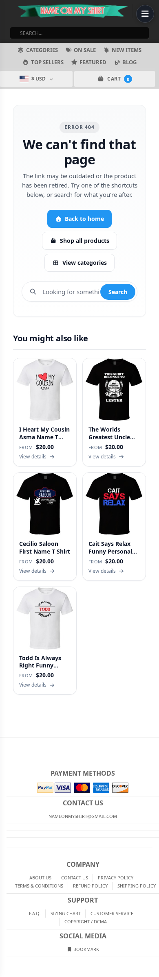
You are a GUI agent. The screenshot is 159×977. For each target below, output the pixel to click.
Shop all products (84, 240)
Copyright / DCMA (85, 921)
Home (5, 743)
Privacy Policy (115, 878)
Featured (93, 62)
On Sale (85, 50)
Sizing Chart (66, 913)
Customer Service (112, 913)
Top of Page (153, 743)
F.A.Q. (35, 913)
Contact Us (74, 878)
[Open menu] (145, 14)
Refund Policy (90, 886)
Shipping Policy (136, 886)
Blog (129, 62)
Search (117, 292)
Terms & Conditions (39, 886)
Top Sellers (47, 62)
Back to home (84, 218)
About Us (40, 878)
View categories (84, 262)
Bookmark (85, 949)
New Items (126, 50)
